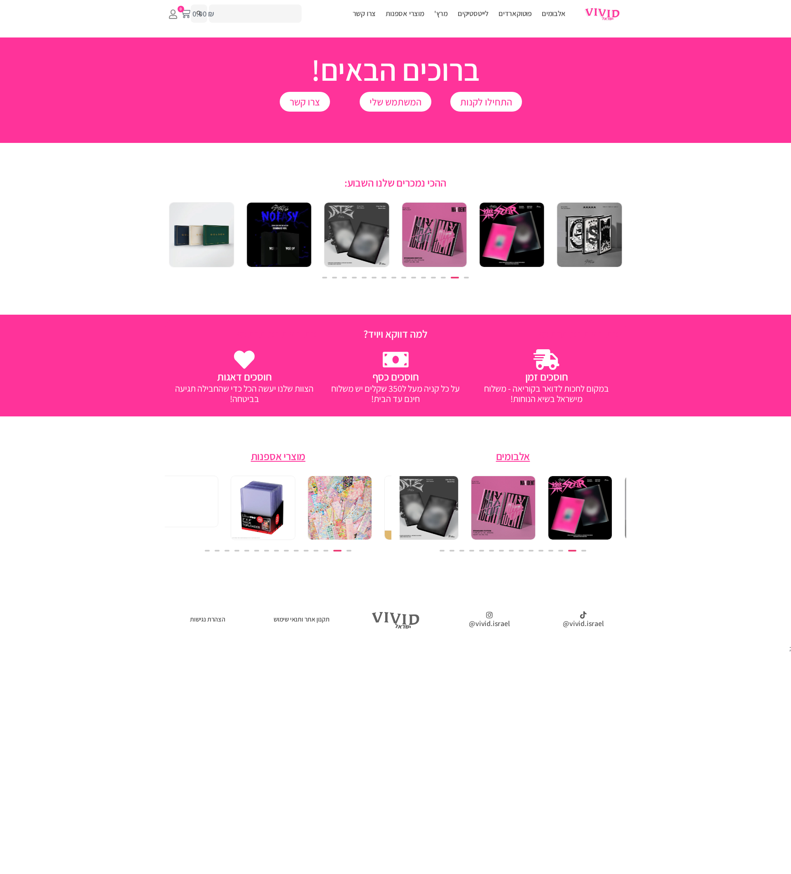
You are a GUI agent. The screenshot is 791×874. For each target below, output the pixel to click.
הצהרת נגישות (207, 619)
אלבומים (554, 13)
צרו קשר (364, 13)
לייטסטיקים (473, 13)
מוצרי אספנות (405, 13)
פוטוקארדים (515, 13)
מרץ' (441, 13)
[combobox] (255, 14)
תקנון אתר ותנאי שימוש (302, 619)
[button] (466, 277)
